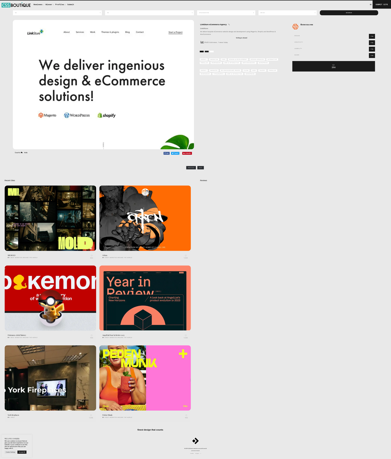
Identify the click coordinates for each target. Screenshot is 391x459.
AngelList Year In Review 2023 (113, 335)
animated (213, 70)
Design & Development (238, 59)
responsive (205, 74)
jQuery (262, 70)
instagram (197, 453)
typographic (219, 74)
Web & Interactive (231, 62)
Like (167, 153)
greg (13, 417)
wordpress (250, 74)
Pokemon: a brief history (17, 335)
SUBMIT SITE (382, 4)
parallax (272, 70)
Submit (70, 4)
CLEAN (246, 70)
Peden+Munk (107, 415)
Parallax (204, 62)
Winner (49, 4)
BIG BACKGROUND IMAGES (230, 70)
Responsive (216, 62)
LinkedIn (188, 153)
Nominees (38, 4)
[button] (57, 12)
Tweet (176, 153)
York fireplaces (13, 415)
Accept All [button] (22, 452)
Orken (104, 255)
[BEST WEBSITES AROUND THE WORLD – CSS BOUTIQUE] (16, 3)
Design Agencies (257, 59)
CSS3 (223, 59)
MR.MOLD (11, 255)
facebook (192, 453)
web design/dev (249, 62)
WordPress (263, 62)
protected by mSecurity (195, 450)
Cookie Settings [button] (10, 452)
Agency (204, 59)
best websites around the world (24, 257)
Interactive (272, 59)
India (25, 153)
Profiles (59, 4)
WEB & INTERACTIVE (234, 74)
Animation (214, 59)
